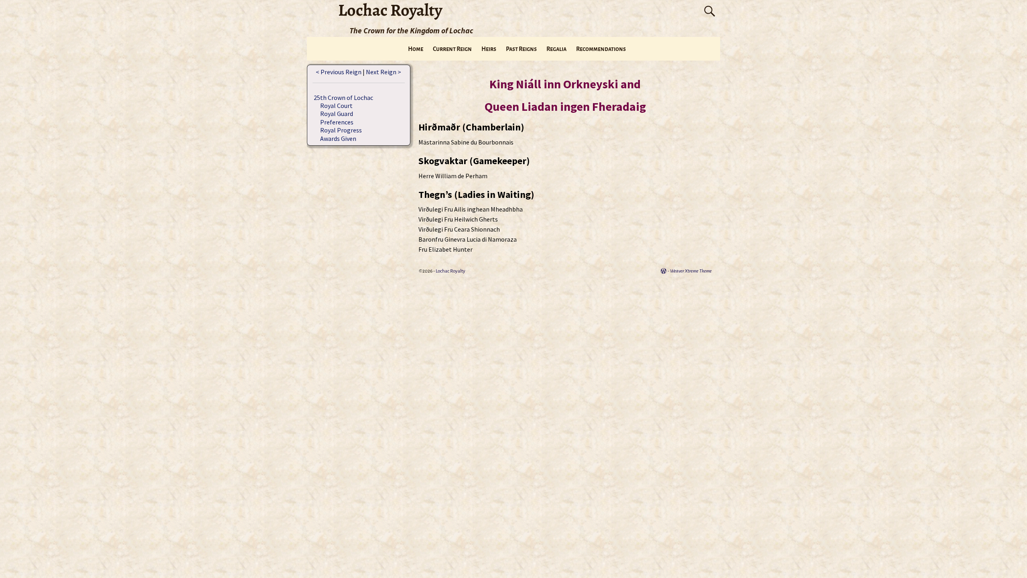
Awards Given (338, 138)
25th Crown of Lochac (343, 98)
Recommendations (601, 49)
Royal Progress (341, 130)
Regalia (556, 49)
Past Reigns (521, 49)
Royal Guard (336, 114)
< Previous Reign (338, 72)
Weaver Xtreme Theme (691, 271)
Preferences (336, 122)
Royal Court (336, 106)
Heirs (488, 49)
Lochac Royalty (450, 271)
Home (415, 49)
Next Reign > (383, 72)
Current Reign (452, 49)
